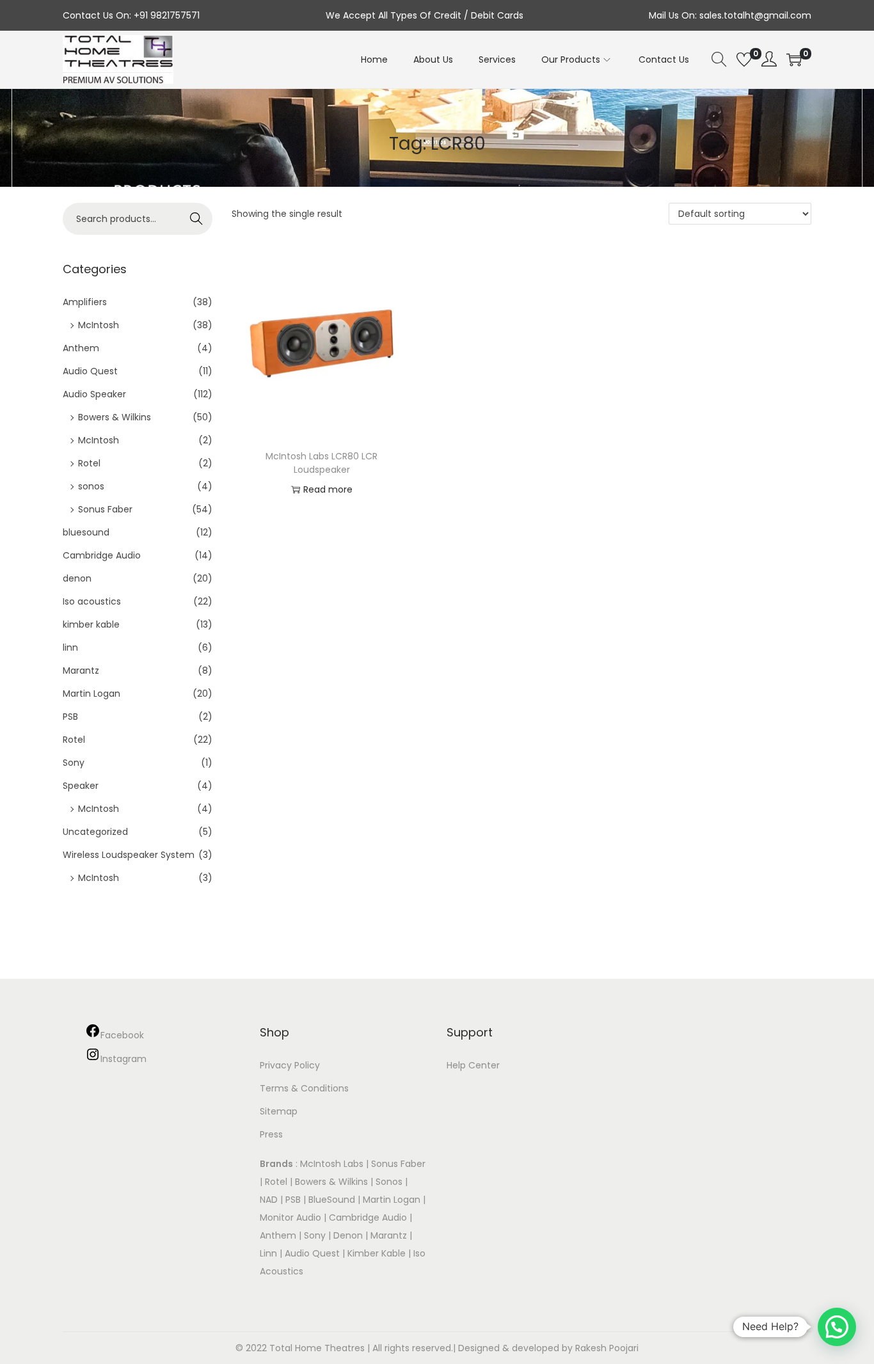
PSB (70, 716)
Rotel (89, 463)
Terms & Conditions (304, 1088)
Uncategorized (95, 831)
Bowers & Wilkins (114, 417)
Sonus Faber (105, 509)
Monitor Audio (292, 1217)
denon (77, 578)
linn (70, 647)
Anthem (81, 348)
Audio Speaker (94, 394)
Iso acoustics (92, 601)
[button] (837, 1327)
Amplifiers (85, 302)
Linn (268, 1253)
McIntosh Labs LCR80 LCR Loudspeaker (321, 463)
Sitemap (279, 1111)
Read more (328, 489)
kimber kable (91, 624)
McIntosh (98, 325)
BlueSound (331, 1199)
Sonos (389, 1181)
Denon (348, 1235)
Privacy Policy (290, 1065)
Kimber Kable (376, 1253)
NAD (269, 1199)
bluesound (86, 532)
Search (196, 218)
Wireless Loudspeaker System (129, 854)
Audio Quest (90, 371)
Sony (73, 762)
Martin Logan (91, 693)
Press (271, 1134)
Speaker (81, 785)
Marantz (81, 670)
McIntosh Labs (331, 1163)
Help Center (473, 1065)
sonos (91, 486)
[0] (744, 59)
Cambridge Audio (102, 555)
